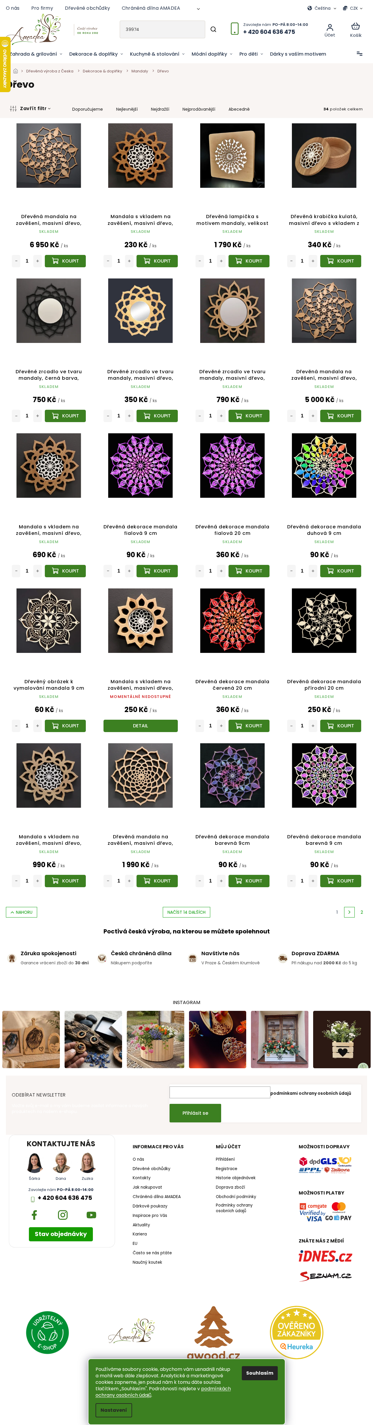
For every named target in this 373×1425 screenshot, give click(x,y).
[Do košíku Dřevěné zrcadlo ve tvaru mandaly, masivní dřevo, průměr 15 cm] (157, 416)
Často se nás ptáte (152, 1253)
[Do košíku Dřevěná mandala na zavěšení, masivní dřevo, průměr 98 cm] (65, 261)
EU (135, 1243)
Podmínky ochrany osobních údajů (234, 1208)
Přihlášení (225, 1159)
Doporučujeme (87, 109)
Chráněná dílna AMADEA (151, 8)
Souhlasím (259, 1373)
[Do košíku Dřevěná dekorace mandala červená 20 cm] (249, 726)
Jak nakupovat (147, 1187)
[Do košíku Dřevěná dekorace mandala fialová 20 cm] (249, 571)
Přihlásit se (195, 1113)
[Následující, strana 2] (349, 912)
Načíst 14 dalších (186, 912)
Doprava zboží (230, 1187)
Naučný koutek (147, 1262)
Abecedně (239, 109)
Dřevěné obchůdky (87, 8)
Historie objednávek (236, 1178)
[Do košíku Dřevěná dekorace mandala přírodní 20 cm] (340, 726)
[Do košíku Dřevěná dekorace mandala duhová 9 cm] (340, 571)
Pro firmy (42, 8)
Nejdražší (160, 109)
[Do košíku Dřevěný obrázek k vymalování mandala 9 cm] (65, 726)
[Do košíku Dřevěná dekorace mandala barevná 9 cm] (340, 881)
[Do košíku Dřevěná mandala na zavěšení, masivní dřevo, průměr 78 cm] (340, 416)
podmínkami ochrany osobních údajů (310, 1093)
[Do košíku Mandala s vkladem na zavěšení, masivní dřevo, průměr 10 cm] (157, 261)
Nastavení (114, 1410)
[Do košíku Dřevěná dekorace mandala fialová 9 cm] (157, 571)
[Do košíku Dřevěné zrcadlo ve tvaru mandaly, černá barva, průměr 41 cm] (65, 416)
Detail (140, 725)
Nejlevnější (127, 109)
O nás (12, 8)
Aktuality (141, 1225)
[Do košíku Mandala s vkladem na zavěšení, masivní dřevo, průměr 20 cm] (65, 571)
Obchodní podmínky (236, 1197)
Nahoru (24, 912)
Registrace (226, 1169)
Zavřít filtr (33, 108)
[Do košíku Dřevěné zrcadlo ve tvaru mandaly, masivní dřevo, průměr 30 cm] (249, 416)
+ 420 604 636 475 (65, 1198)
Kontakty (142, 1178)
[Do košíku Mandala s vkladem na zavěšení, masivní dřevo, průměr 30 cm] (65, 881)
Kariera (140, 1234)
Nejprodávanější (199, 109)
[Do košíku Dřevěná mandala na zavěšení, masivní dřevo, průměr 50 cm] (157, 881)
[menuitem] (36, 54)
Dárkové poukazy (150, 1206)
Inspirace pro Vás (150, 1215)
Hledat (213, 29)
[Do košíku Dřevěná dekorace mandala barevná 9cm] (249, 881)
